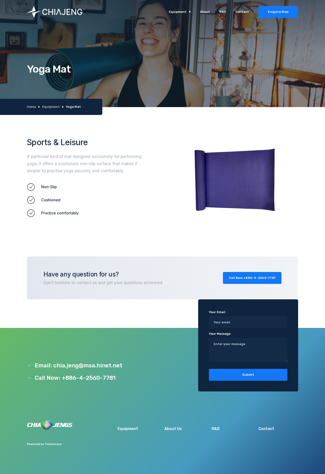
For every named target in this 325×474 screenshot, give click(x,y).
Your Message (220, 334)
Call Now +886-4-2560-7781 (252, 278)
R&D (222, 12)
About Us (173, 428)
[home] (75, 12)
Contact (242, 12)
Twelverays (53, 444)
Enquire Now (278, 12)
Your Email (217, 312)
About (205, 12)
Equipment (51, 107)
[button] (179, 12)
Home (31, 107)
